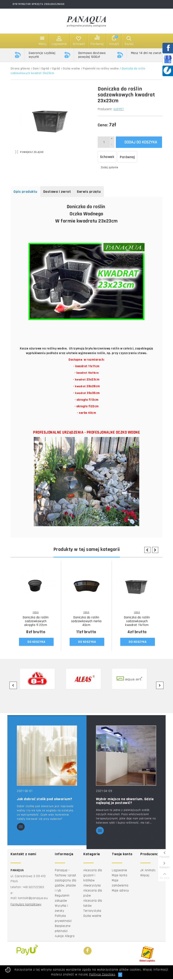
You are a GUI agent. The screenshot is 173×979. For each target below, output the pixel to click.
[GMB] (168, 59)
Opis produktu (25, 191)
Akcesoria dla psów (92, 893)
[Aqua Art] (132, 678)
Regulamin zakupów (62, 898)
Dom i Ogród (41, 68)
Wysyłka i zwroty (61, 908)
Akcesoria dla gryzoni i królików (92, 875)
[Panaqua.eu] (86, 21)
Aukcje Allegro (64, 936)
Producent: (105, 109)
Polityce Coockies (102, 974)
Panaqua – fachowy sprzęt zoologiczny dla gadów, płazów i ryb (65, 880)
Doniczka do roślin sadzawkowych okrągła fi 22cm (36, 621)
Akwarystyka (92, 885)
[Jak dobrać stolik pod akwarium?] (47, 755)
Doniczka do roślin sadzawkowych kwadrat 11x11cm (137, 621)
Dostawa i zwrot (57, 191)
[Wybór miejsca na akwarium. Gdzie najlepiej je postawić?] (126, 755)
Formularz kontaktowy (26, 904)
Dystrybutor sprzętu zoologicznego (39, 4)
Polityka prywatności (63, 918)
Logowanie (119, 870)
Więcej (144, 875)
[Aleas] (86, 678)
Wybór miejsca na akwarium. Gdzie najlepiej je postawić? (125, 801)
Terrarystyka (92, 911)
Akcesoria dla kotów (92, 903)
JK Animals (147, 870)
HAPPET (119, 109)
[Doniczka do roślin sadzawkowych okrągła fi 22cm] (36, 587)
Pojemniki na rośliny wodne (101, 68)
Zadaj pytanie (109, 167)
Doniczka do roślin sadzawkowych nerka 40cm (86, 621)
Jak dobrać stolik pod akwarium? (44, 799)
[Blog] (167, 70)
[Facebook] (87, 951)
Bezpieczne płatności (62, 928)
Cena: (103, 125)
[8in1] (40, 678)
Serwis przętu (89, 191)
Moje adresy (120, 891)
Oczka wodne (71, 68)
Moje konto (119, 875)
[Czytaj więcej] (21, 827)
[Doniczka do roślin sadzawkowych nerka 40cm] (86, 587)
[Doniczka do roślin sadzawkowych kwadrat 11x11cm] (137, 587)
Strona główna (20, 68)
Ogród (56, 68)
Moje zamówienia (120, 882)
